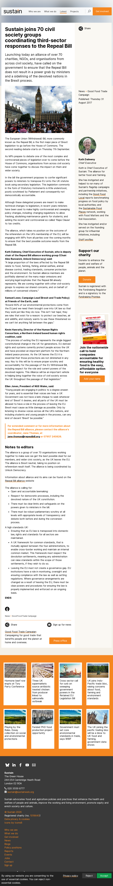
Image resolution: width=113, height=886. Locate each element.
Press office (60, 640)
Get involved (102, 11)
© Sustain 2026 (13, 812)
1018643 (35, 815)
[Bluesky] (7, 765)
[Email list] (34, 765)
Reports (8, 851)
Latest (63, 11)
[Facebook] (21, 765)
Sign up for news (62, 624)
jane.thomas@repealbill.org (24, 436)
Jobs (7, 858)
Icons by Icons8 (13, 822)
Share (87, 28)
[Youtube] (27, 765)
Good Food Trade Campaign (24, 616)
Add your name (92, 378)
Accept (104, 875)
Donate (87, 279)
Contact (9, 861)
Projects (74, 11)
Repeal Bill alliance (15, 480)
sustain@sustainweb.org (21, 791)
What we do (50, 11)
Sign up (8, 865)
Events (8, 854)
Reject (89, 875)
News (82, 91)
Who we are (35, 11)
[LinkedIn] (14, 765)
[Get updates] (49, 625)
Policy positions (13, 847)
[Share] (81, 28)
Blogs (7, 844)
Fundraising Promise (89, 296)
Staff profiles (86, 239)
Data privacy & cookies (17, 819)
